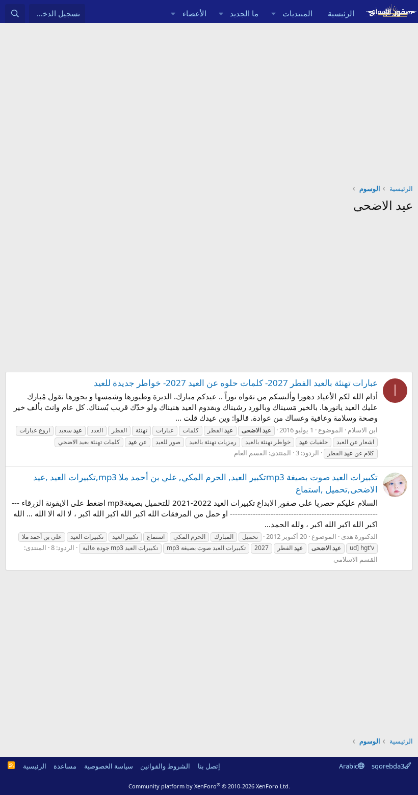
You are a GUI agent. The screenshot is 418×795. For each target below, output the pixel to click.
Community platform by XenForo (209, 786)
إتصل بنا (209, 766)
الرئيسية (341, 13)
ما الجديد (244, 13)
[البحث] (15, 13)
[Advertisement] (209, 99)
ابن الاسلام (363, 429)
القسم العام (250, 452)
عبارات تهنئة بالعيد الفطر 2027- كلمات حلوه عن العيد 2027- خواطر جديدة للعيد (236, 383)
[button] (273, 13)
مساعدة (65, 766)
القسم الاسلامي (355, 559)
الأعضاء (194, 13)
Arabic (348, 766)
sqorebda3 (388, 766)
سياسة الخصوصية (108, 766)
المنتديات (297, 13)
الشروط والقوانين (165, 766)
